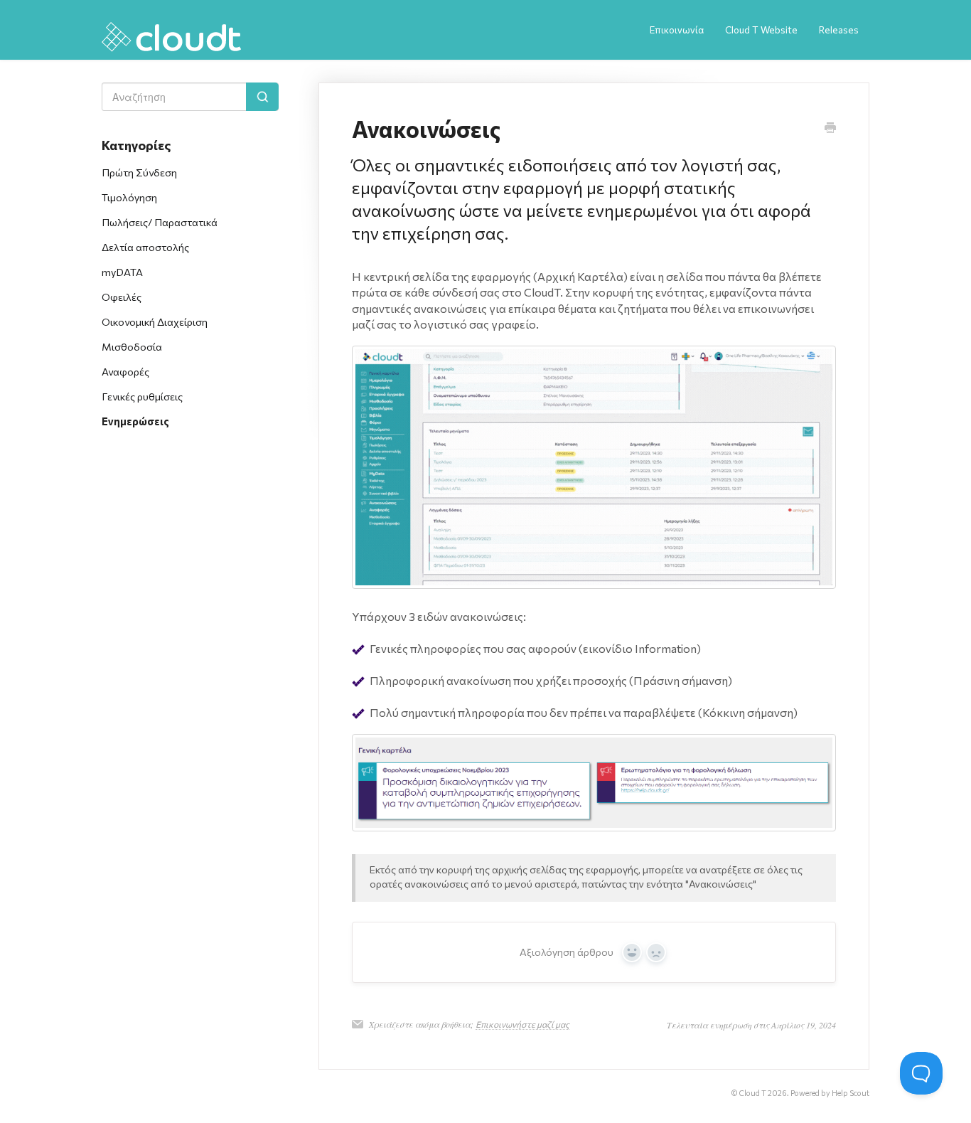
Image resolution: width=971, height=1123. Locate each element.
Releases (839, 30)
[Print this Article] (830, 129)
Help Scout (850, 1092)
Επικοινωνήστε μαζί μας (522, 1024)
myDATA (122, 271)
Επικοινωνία (677, 30)
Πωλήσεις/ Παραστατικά (160, 221)
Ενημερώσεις (135, 421)
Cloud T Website (761, 30)
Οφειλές (121, 296)
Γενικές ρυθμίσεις (142, 396)
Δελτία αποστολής (145, 246)
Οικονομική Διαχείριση (155, 321)
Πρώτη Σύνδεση (139, 172)
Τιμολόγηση (129, 197)
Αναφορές (125, 371)
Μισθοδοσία (132, 346)
